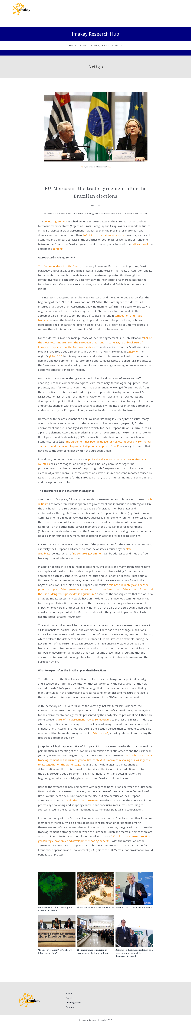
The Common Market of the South (59, 266)
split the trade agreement (83, 800)
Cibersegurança (73, 1002)
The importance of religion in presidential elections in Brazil (95, 931)
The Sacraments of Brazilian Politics (95, 888)
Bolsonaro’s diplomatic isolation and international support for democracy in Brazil (134, 931)
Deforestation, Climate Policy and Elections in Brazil (56, 888)
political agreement (55, 221)
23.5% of (133, 351)
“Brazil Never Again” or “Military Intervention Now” (56, 931)
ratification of (139, 244)
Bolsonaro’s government (88, 553)
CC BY (109, 167)
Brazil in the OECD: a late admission (134, 888)
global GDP (55, 356)
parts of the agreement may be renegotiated (83, 719)
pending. (57, 248)
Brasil (68, 998)
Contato (70, 1007)
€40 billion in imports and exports (103, 235)
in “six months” (99, 733)
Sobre (69, 993)
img (81, 167)
